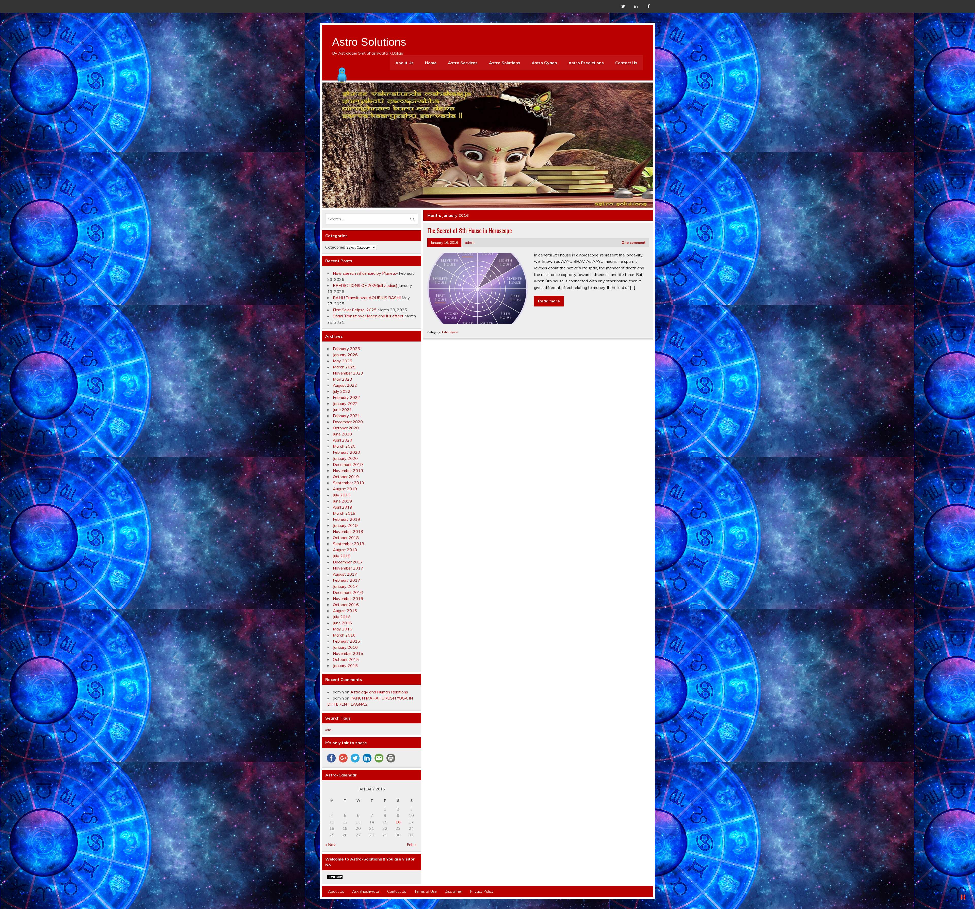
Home (431, 62)
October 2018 (346, 537)
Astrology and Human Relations (379, 691)
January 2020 (345, 458)
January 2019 (345, 525)
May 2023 (342, 379)
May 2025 (342, 360)
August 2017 (345, 574)
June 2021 (342, 409)
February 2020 (346, 452)
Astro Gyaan (544, 62)
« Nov (330, 844)
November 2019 (348, 470)
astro (328, 730)
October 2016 (346, 604)
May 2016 (342, 628)
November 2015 (348, 653)
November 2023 (348, 373)
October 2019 (346, 476)
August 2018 (345, 549)
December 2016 (348, 592)
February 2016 (346, 641)
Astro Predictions (586, 62)
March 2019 (344, 513)
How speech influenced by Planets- (365, 273)
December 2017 (348, 561)
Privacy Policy (482, 891)
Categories (335, 247)
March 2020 (344, 446)
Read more (549, 300)
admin (470, 242)
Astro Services (463, 62)
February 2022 (346, 397)
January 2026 (345, 354)
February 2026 (346, 348)
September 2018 (348, 543)
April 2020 (342, 440)
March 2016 (344, 635)
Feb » (411, 844)
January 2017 (345, 586)
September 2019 (348, 482)
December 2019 (348, 464)
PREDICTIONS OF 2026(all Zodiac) (365, 285)
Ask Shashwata (365, 891)
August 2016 (345, 610)
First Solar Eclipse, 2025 (355, 309)
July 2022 (341, 391)
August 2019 (345, 488)
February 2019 (346, 519)
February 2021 (346, 415)
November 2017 (348, 568)
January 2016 (345, 647)
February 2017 (346, 580)
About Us (404, 62)
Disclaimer (453, 891)
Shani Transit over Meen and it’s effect (368, 315)
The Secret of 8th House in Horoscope (469, 230)
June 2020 (342, 433)
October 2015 (346, 659)
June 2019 (342, 501)
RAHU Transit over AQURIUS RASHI (367, 297)
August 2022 (345, 385)
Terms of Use (425, 891)
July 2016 (341, 616)
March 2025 (344, 366)
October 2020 (346, 427)
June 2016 (342, 622)
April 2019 (342, 507)
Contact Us (626, 62)
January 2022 (345, 403)
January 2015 (345, 665)
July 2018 (341, 555)
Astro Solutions (504, 62)
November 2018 (348, 531)
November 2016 (348, 598)
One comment (633, 242)
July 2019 (341, 494)
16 (398, 821)
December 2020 (348, 421)
